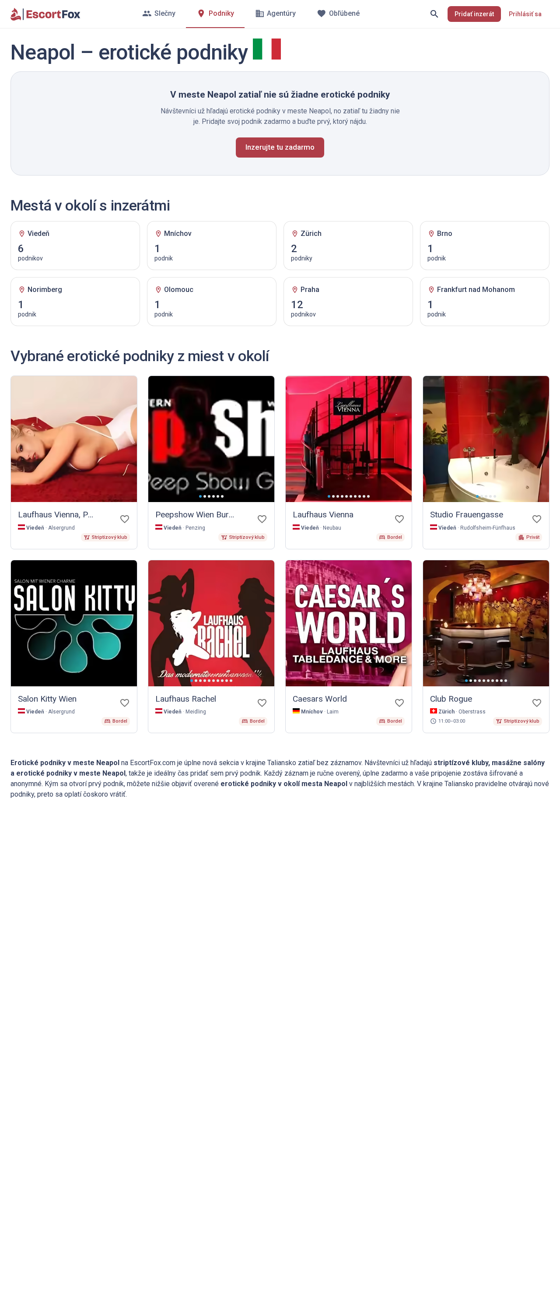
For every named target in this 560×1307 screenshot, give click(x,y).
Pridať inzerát (474, 14)
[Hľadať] (434, 14)
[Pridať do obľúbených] (124, 519)
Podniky (221, 13)
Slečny (164, 13)
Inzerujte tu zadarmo (280, 147)
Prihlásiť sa (525, 14)
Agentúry (281, 13)
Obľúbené (344, 13)
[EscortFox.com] (45, 14)
